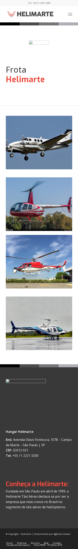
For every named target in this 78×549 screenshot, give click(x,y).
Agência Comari (62, 533)
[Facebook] (63, 539)
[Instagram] (69, 539)
